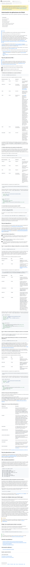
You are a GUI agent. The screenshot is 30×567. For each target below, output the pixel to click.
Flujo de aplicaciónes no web (8, 452)
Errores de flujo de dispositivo (7, 543)
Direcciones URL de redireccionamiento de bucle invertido (13, 479)
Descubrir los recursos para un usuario (17, 536)
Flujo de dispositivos (6, 223)
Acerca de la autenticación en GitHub (8, 549)
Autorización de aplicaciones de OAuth (7, 3)
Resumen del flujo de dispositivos (8, 234)
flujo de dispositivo (5, 54)
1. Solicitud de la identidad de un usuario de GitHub (11, 72)
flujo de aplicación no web (13, 48)
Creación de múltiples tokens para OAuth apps (12, 497)
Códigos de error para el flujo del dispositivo (10, 404)
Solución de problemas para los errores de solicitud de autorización (13, 541)
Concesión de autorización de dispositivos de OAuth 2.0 (19, 449)
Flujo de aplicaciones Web (7, 57)
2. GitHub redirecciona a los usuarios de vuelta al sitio (12, 147)
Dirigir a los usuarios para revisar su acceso (11, 524)
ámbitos (25, 95)
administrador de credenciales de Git (17, 226)
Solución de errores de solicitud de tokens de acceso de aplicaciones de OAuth (14, 542)
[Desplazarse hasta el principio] (28, 565)
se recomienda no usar (21, 493)
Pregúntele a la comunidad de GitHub (7, 556)
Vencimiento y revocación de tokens (8, 544)
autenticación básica (13, 455)
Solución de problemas (7, 539)
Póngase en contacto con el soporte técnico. (8, 557)
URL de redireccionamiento (8, 459)
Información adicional (6, 547)
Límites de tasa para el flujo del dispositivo (10, 392)
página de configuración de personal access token (9, 456)
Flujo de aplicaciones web (6, 51)
